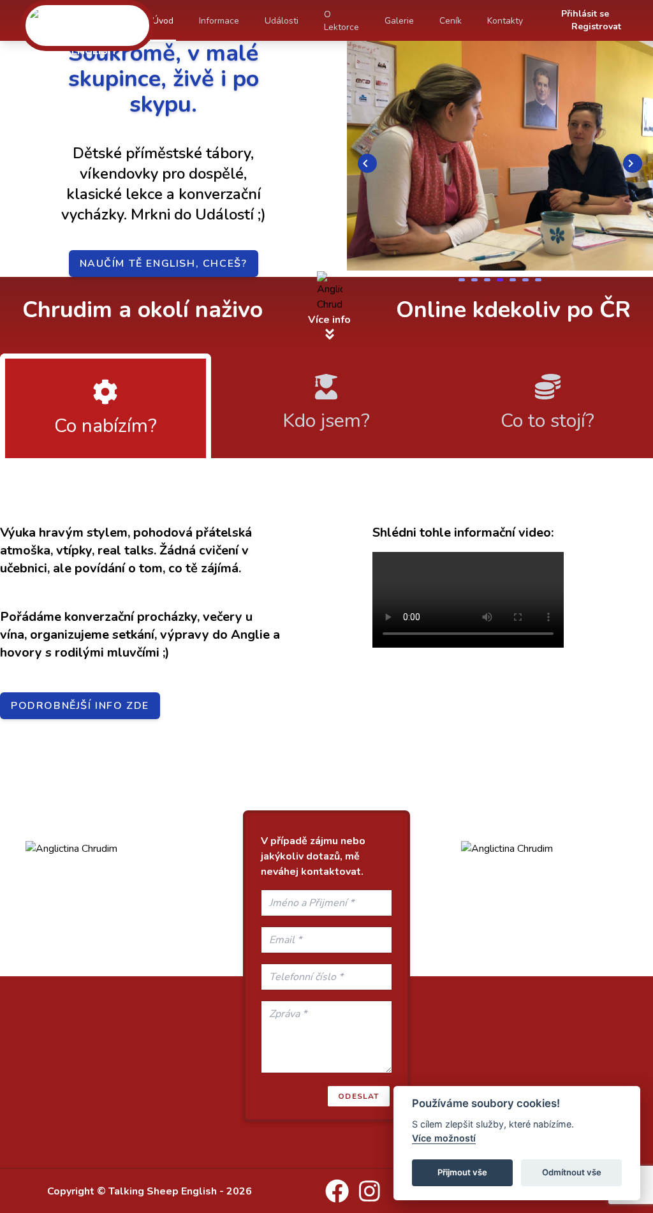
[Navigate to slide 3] (487, 279)
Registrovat (596, 26)
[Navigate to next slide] (632, 163)
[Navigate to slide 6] (525, 279)
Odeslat (358, 1096)
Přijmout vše (462, 1172)
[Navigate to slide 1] (462, 279)
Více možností (444, 1138)
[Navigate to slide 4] (500, 279)
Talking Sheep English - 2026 (180, 1191)
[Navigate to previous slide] (367, 163)
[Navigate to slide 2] (474, 279)
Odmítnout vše (571, 1172)
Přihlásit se (585, 14)
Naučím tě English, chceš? (163, 264)
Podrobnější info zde (80, 706)
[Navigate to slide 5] (513, 279)
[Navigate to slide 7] (538, 279)
